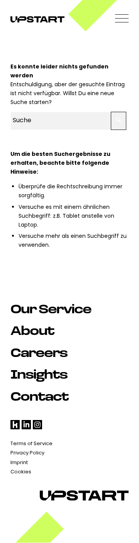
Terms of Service (31, 444)
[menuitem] (118, 19)
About (32, 330)
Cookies (20, 472)
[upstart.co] (57, 19)
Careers (38, 352)
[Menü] (118, 19)
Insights (38, 373)
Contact (39, 396)
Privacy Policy (27, 453)
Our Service (50, 308)
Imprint (19, 463)
